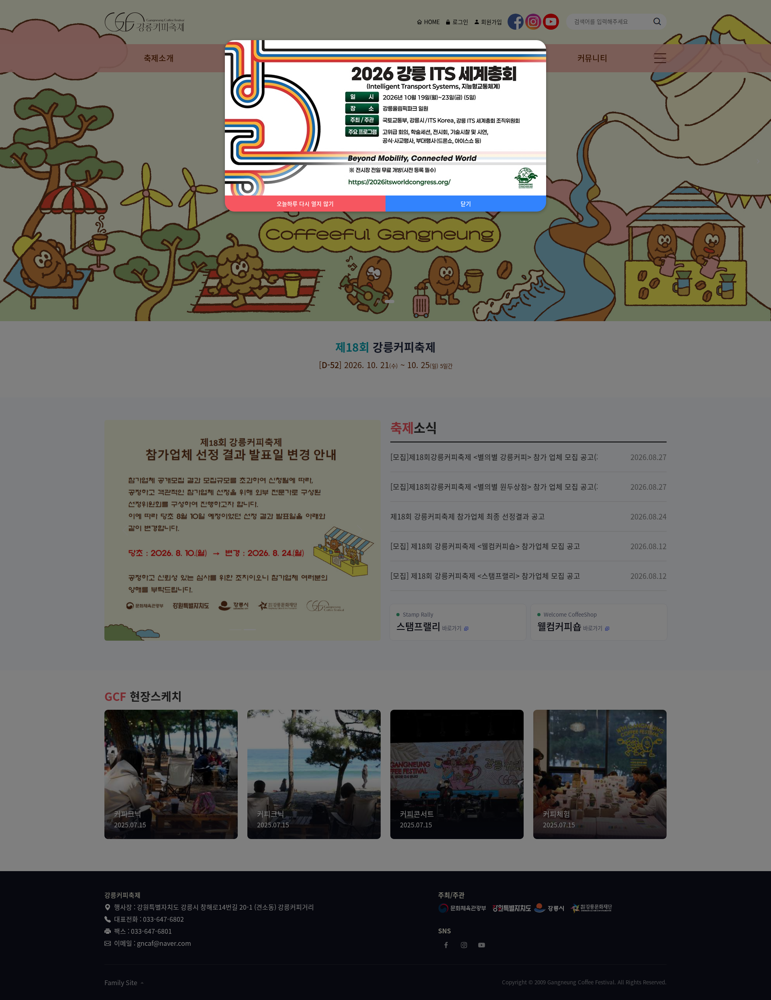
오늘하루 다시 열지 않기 (305, 204)
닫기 (466, 204)
